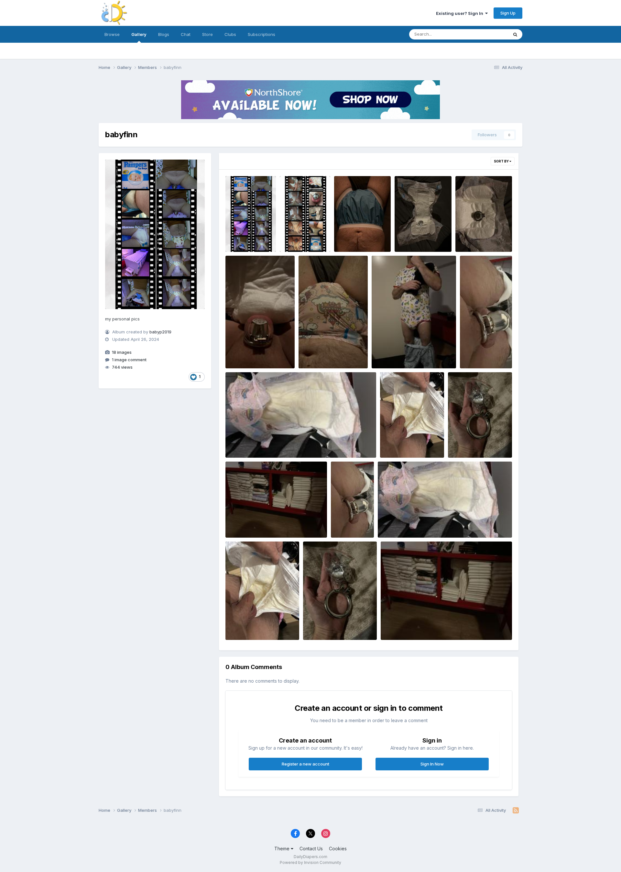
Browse (112, 34)
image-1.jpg (315, 353)
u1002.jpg (395, 442)
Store (207, 34)
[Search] (515, 34)
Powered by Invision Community (310, 862)
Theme (282, 848)
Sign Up (508, 13)
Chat (186, 34)
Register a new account (305, 763)
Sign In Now (432, 763)
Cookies (338, 848)
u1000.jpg (240, 522)
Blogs (163, 34)
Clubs (230, 34)
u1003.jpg (240, 442)
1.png (235, 230)
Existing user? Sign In (460, 13)
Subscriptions (261, 34)
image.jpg (349, 236)
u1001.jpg (462, 442)
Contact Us (311, 848)
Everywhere (488, 34)
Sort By (501, 161)
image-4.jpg (412, 236)
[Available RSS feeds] (515, 810)
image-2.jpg (243, 353)
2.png (290, 236)
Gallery (139, 34)
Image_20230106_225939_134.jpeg (414, 353)
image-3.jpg (473, 236)
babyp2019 (160, 331)
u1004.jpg (474, 353)
